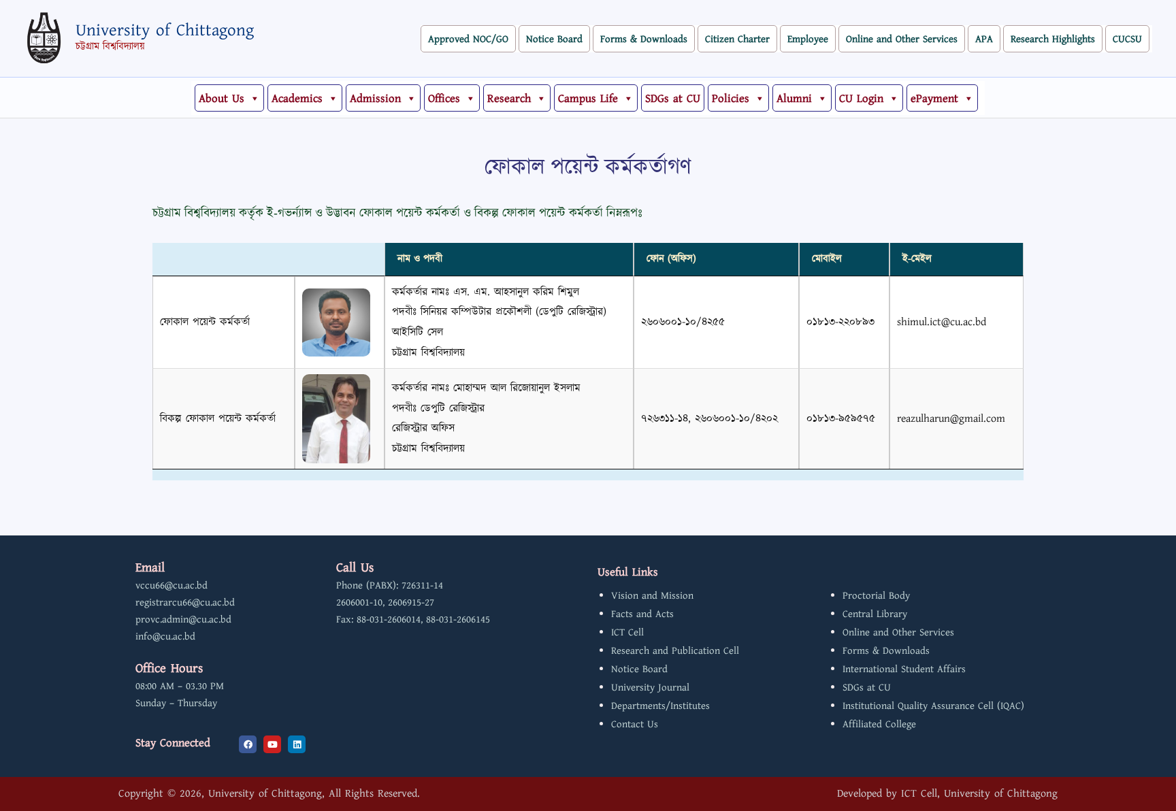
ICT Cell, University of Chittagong (979, 793)
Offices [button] (444, 98)
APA (984, 39)
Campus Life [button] (588, 98)
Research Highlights (1053, 39)
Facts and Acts (642, 614)
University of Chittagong (165, 30)
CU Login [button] (861, 98)
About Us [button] (221, 98)
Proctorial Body (876, 596)
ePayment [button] (934, 98)
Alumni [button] (794, 98)
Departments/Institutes (660, 706)
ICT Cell (627, 632)
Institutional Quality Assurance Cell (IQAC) (933, 706)
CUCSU (1127, 39)
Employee (807, 39)
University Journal (650, 687)
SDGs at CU (672, 98)
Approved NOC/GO (468, 39)
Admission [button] (375, 98)
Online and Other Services (902, 39)
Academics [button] (297, 98)
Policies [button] (730, 98)
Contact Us (634, 724)
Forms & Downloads (643, 39)
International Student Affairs (904, 669)
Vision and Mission (652, 596)
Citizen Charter (737, 39)
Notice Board (554, 39)
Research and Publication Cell (675, 651)
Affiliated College (879, 724)
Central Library (875, 614)
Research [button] (509, 98)
